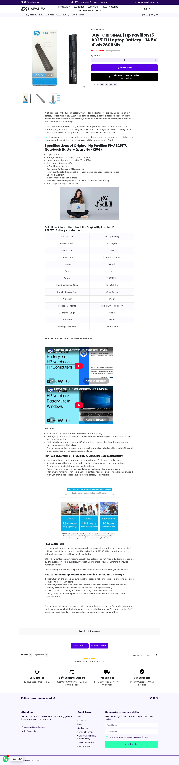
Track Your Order (85, 742)
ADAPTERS (94, 6)
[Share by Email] (157, 15)
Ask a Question (100, 646)
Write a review (81, 646)
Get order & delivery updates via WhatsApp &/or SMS (128, 737)
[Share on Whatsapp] (154, 15)
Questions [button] (39, 654)
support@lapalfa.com (33, 727)
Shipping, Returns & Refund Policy (86, 737)
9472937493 (29, 731)
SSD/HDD (115, 6)
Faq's (79, 724)
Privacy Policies (84, 746)
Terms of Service (85, 732)
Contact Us (82, 728)
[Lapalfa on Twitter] (22, 2)
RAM (105, 6)
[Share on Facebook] (149, 15)
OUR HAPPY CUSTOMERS (89, 10)
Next (84, 57)
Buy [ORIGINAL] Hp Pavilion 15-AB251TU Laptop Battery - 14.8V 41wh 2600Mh (55, 15)
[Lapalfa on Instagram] (28, 2)
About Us (81, 720)
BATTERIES (80, 6)
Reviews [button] (24, 654)
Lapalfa (48, 137)
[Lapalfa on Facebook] (25, 2)
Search (80, 716)
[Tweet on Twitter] (152, 15)
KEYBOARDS (65, 6)
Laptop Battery (97, 29)
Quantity (95, 55)
